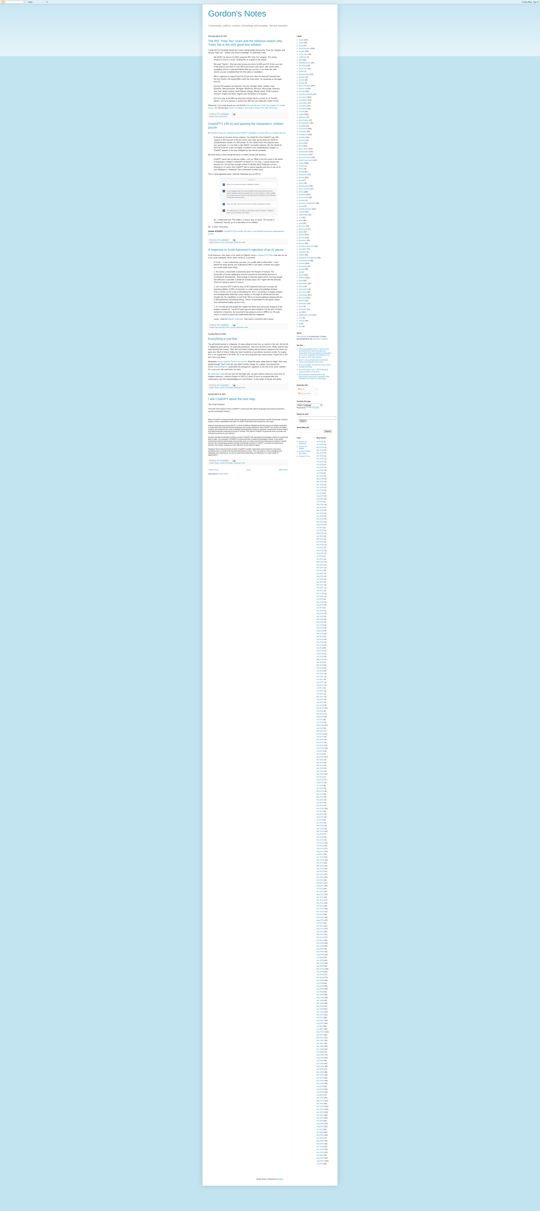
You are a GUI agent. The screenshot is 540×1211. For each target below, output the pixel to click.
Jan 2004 (320, 1147)
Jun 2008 (320, 995)
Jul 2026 (320, 442)
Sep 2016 (320, 714)
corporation (303, 103)
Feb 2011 (320, 903)
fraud (216, 116)
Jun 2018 (320, 657)
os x (300, 218)
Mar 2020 (320, 619)
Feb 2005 (320, 1109)
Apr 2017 (320, 694)
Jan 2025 (320, 485)
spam (301, 281)
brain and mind (220, 327)
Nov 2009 (320, 946)
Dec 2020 (320, 594)
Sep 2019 (320, 628)
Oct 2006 (320, 1052)
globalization (304, 152)
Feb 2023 (320, 542)
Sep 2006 (320, 1055)
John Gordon (302, 336)
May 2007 (320, 1032)
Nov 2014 (320, 774)
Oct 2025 (320, 465)
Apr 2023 (320, 536)
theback (302, 301)
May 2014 (320, 791)
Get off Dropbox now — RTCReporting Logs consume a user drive (313, 371)
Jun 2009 (320, 960)
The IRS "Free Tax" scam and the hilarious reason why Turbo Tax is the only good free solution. (245, 42)
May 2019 (320, 634)
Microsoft (302, 66)
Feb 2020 (320, 622)
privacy (301, 243)
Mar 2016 (320, 731)
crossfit (301, 112)
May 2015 (320, 757)
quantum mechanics (306, 246)
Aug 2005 (320, 1092)
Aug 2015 (320, 751)
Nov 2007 (320, 1015)
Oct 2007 (320, 1018)
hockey (301, 166)
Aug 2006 (320, 1058)
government (223, 116)
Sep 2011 (320, 883)
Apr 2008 (320, 1000)
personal (302, 226)
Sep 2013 (320, 814)
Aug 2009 (320, 955)
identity (301, 172)
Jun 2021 (320, 579)
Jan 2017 (320, 702)
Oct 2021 (320, 570)
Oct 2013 (320, 811)
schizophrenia (304, 261)
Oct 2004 (320, 1121)
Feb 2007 (320, 1040)
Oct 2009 (320, 949)
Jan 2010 (320, 940)
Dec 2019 (320, 625)
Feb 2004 (320, 1144)
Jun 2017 (320, 691)
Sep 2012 (320, 848)
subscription (303, 289)
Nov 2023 (320, 519)
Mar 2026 (320, 450)
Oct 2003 (320, 1155)
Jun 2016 (320, 722)
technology (229, 242)
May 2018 (320, 659)
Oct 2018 (320, 648)
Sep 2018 (320, 651)
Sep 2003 (320, 1158)
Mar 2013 (320, 831)
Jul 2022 (320, 556)
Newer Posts (214, 470)
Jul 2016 (320, 720)
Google (301, 51)
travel (301, 306)
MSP (300, 60)
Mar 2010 (320, 935)
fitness (301, 143)
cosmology (303, 109)
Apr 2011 (320, 897)
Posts (302, 389)
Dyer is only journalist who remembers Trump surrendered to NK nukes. (313, 361)
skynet (222, 242)
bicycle (301, 80)
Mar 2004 (320, 1141)
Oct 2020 (320, 599)
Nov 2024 (320, 490)
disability (302, 126)
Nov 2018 (320, 645)
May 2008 (320, 998)
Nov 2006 (320, 1049)
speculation (303, 283)
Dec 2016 (320, 705)
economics (303, 129)
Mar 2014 (320, 797)
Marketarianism (305, 63)
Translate (315, 408)
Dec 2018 (320, 642)
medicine (302, 195)
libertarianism (304, 186)
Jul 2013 (320, 820)
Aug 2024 (320, 499)
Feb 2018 (320, 668)
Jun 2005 (320, 1098)
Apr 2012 (320, 863)
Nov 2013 (320, 808)
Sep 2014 (320, 780)
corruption (303, 106)
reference (302, 252)
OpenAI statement (235, 319)
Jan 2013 (320, 837)
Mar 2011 (320, 900)
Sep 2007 (320, 1021)
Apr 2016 (320, 728)
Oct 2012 (320, 846)
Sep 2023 (320, 522)
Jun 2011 (320, 892)
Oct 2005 (320, 1086)
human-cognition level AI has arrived (232, 362)
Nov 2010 (320, 912)
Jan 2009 (320, 975)
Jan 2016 (320, 737)
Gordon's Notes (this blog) (305, 452)
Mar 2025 (320, 482)
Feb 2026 (320, 453)
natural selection (305, 209)
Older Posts (283, 470)
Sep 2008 (320, 986)
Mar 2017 (320, 697)
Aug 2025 (320, 470)
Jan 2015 (320, 768)
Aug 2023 (320, 525)
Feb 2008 (320, 1006)
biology (301, 83)
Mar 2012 (320, 866)
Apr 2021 (320, 582)
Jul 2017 (320, 688)
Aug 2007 (320, 1023)
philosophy (303, 229)
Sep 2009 (320, 952)
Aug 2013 (320, 817)
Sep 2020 (320, 602)
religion (302, 255)
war (300, 312)
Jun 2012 (320, 857)
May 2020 (320, 613)
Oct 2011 (320, 880)
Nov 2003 (320, 1152)
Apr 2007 (320, 1035)
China (301, 43)
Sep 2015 (320, 748)
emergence (303, 134)
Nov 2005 (320, 1084)
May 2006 (320, 1066)
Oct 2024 (320, 493)
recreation (303, 249)
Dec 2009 (320, 943)
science (302, 263)
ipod (300, 180)
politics (301, 235)
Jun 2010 (320, 926)
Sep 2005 (320, 1089)
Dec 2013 (320, 805)
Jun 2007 (320, 1029)
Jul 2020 (320, 608)
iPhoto (301, 169)
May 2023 (320, 533)
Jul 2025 (320, 473)
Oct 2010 (320, 914)
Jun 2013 (320, 823)
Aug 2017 (320, 685)
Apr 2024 (320, 508)
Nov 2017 (320, 677)
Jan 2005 (320, 1112)
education (302, 132)
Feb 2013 (320, 834)
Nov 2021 (320, 568)
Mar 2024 (320, 510)
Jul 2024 (320, 502)
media (301, 192)
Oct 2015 (320, 745)
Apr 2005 (320, 1104)
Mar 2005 (320, 1106)
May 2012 (320, 860)
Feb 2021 (320, 588)
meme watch (304, 197)
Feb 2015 (320, 765)
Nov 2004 (320, 1118)
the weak (302, 298)
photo (301, 232)
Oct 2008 (320, 983)
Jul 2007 (320, 1026)
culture (301, 114)
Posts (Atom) (223, 474)
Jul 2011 (320, 889)
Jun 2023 (320, 530)
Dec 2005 (320, 1081)
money (301, 206)
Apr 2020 (320, 616)
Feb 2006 (320, 1075)
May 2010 (320, 929)
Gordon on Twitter (303, 447)
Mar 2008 (320, 1003)
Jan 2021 (320, 591)
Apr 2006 (320, 1069)
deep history (303, 120)
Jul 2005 (320, 1095)
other (301, 221)
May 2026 (320, 447)
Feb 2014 (320, 800)
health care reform (306, 160)
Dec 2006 (320, 1046)
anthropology (304, 74)
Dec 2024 (320, 487)
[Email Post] (234, 114)
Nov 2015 (320, 743)
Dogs (301, 46)
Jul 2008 (320, 992)
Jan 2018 (320, 671)
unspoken (302, 309)
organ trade (303, 215)
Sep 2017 (320, 682)
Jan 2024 (320, 516)
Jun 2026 (320, 444)
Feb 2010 (320, 937)
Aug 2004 (320, 1127)
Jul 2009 (320, 957)
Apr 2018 (320, 662)
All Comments (305, 394)
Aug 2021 (320, 576)
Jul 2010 (320, 923)
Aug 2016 (320, 717)
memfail (302, 200)
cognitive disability (306, 94)
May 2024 (320, 505)
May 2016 (320, 725)
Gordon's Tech (304, 456)
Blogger (280, 1179)
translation (303, 304)
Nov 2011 (320, 877)
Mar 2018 (320, 665)
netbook (302, 212)
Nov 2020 (320, 596)
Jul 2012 (320, 854)
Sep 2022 (320, 551)
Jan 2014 (320, 803)
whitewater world (239, 242)
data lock (302, 117)
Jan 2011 (320, 906)
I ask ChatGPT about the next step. (232, 399)
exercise (302, 140)
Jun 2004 (320, 1132)
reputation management (308, 258)
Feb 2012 (320, 869)
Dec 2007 (320, 1012)
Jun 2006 (320, 1064)
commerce (303, 97)
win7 (300, 318)
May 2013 (320, 826)
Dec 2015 (320, 740)
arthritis (301, 77)
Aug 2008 (320, 989)
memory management (307, 203)
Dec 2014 (320, 771)
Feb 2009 (320, 972)
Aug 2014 (320, 783)
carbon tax (303, 89)
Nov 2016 (320, 708)
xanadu (302, 321)
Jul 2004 (320, 1129)
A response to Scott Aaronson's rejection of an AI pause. (246, 249)
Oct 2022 (320, 548)
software (302, 278)
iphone (301, 178)
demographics (304, 123)
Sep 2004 (320, 1124)
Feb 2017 (320, 700)
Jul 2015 (320, 754)
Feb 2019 (320, 639)
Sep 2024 (320, 496)
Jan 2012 (320, 871)
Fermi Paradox (304, 48)
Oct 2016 (320, 711)
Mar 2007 (320, 1038)
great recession (305, 157)
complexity (303, 100)
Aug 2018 (320, 654)
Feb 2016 (320, 734)
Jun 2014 (320, 788)
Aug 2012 (320, 851)
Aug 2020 (320, 605)
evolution (302, 137)
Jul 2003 (320, 1164)
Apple (301, 40)
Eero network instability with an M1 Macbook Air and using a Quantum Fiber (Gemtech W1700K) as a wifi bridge (314, 377)
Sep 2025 (320, 467)
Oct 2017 (320, 679)
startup (301, 286)
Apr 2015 (320, 760)
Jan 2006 (320, 1078)
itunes (301, 183)
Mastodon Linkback (320, 339)
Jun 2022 (320, 559)
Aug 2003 (320, 1161)
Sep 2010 (320, 917)
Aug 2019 (320, 631)
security (302, 269)
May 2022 (320, 562)
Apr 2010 (320, 932)
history (217, 242)
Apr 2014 (320, 794)
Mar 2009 (320, 969)
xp (300, 324)
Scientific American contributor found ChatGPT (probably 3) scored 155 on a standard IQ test (247, 133)
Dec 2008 (320, 978)
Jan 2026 (320, 456)
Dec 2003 (320, 1149)
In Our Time (303, 54)
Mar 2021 (320, 585)
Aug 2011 (320, 886)
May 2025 (320, 479)
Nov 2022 (320, 545)
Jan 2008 (320, 1009)
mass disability (304, 189)
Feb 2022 (320, 565)
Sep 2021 (320, 573)
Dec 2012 (320, 840)
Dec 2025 (320, 459)
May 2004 (320, 1135)
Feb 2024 (320, 513)
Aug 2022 (320, 553)
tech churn (303, 292)
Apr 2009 (320, 966)
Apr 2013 (320, 829)
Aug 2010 (320, 920)
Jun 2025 (320, 476)
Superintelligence (221, 367)
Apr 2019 (320, 636)
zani (300, 326)
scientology (303, 266)
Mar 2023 (320, 539)
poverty (301, 238)
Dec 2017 (320, 674)
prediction (302, 240)
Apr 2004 (320, 1138)
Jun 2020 (320, 611)
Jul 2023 (320, 528)
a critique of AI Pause (265, 255)
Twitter (301, 71)
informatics (303, 175)
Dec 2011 (320, 874)
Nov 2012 (320, 843)
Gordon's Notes (237, 13)
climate (301, 91)
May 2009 (320, 963)
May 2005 (320, 1101)
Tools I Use (303, 69)
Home (248, 470)
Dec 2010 (320, 909)
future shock (303, 149)
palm (301, 223)
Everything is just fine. (223, 339)
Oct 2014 (320, 777)
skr (300, 272)
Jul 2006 (320, 1061)
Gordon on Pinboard (303, 443)
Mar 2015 (320, 763)
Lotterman (303, 57)
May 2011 (320, 894)
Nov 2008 (320, 980)
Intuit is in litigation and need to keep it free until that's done (253, 108)
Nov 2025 (320, 462)
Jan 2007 (320, 1043)
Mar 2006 (320, 1072)
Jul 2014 (320, 786)
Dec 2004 (320, 1115)
